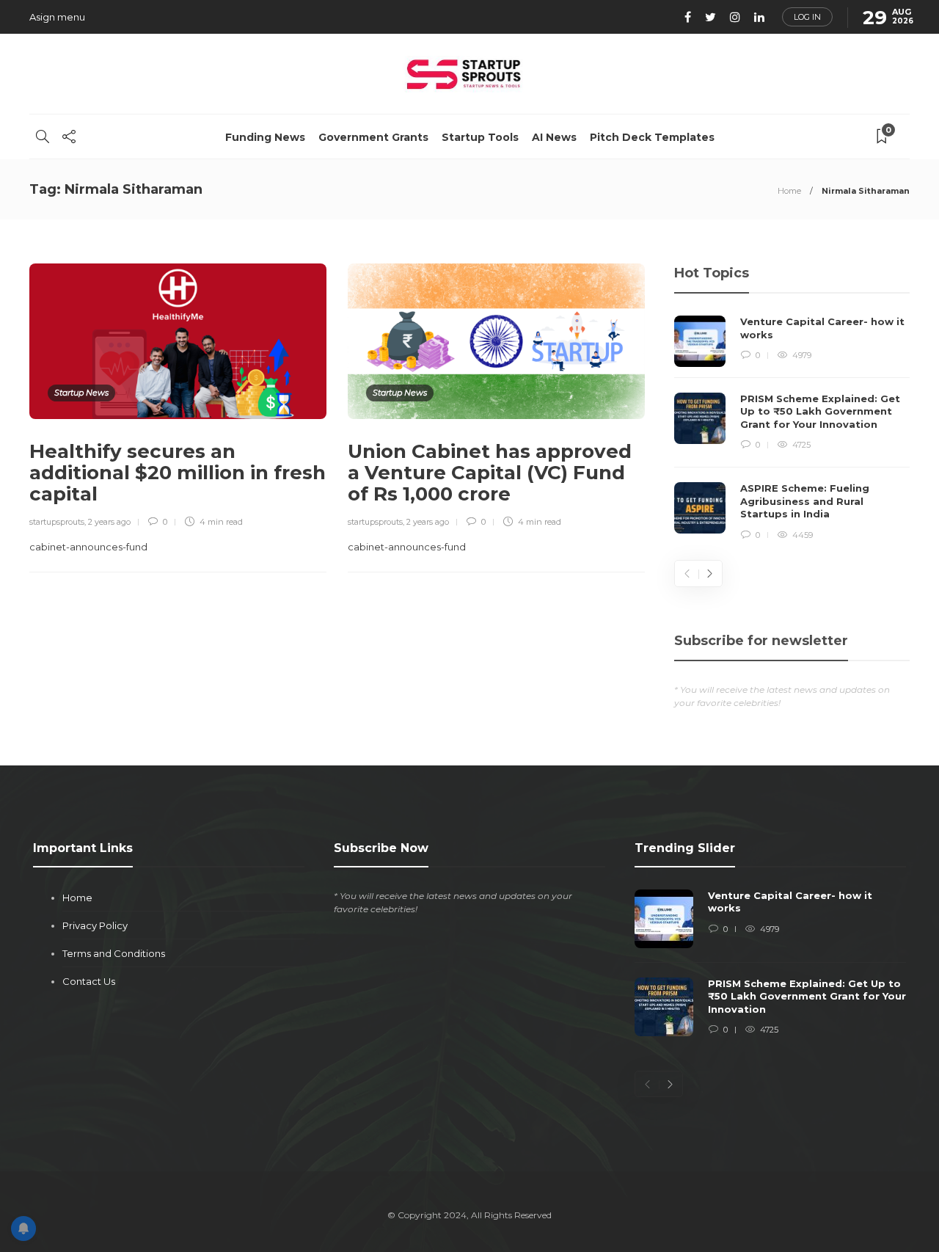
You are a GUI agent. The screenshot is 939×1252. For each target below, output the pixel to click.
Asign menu (57, 17)
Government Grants (373, 137)
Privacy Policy (95, 925)
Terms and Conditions (113, 953)
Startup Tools (480, 137)
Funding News (265, 137)
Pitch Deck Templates (652, 137)
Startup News (81, 392)
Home (789, 191)
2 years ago (109, 522)
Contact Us (88, 981)
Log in (807, 17)
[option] (792, 429)
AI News (554, 137)
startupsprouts (56, 522)
